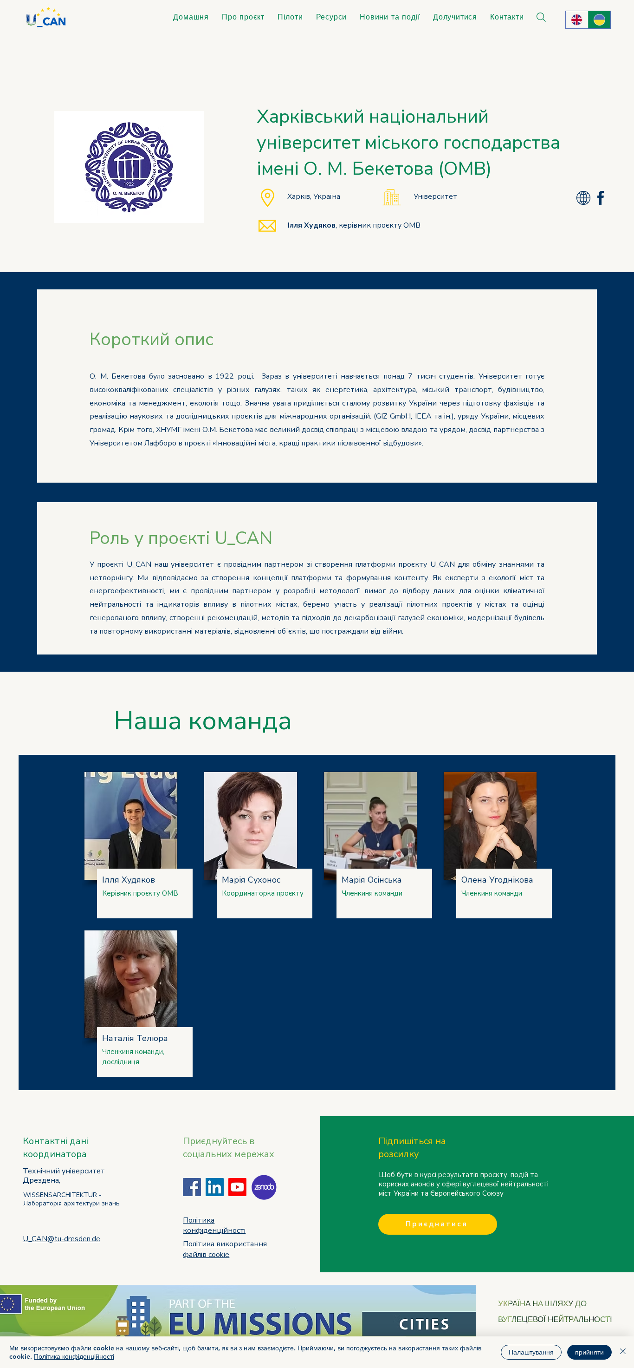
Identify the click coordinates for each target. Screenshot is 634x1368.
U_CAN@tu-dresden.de (61, 1239)
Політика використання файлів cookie (225, 1249)
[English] (577, 19)
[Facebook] (192, 1187)
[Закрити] (622, 1352)
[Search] (541, 17)
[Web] (583, 198)
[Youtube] (237, 1187)
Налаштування (531, 1352)
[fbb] (601, 198)
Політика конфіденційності (74, 1356)
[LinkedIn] (215, 1187)
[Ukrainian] (599, 19)
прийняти (589, 1352)
